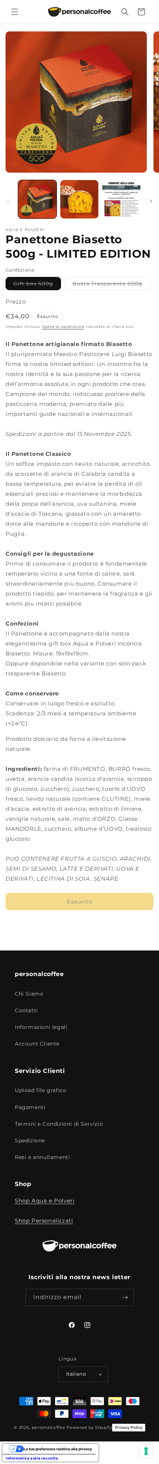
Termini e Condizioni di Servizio (59, 1124)
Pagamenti (30, 1107)
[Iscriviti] (125, 1297)
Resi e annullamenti (42, 1157)
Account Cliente (37, 1043)
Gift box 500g (37, 285)
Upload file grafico (40, 1090)
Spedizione (30, 1140)
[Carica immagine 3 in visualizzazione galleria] (121, 199)
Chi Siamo (29, 993)
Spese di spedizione (63, 326)
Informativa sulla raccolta (32, 1458)
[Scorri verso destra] (151, 201)
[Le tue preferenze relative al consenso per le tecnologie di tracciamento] (146, 1451)
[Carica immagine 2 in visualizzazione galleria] (79, 199)
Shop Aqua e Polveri (44, 1200)
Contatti (26, 1010)
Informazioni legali (41, 1027)
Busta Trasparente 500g (111, 285)
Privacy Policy (128, 1427)
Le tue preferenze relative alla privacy (58, 1449)
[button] (15, 12)
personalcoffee (48, 1427)
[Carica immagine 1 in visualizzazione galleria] (37, 199)
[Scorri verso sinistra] (8, 201)
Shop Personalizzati (44, 1220)
